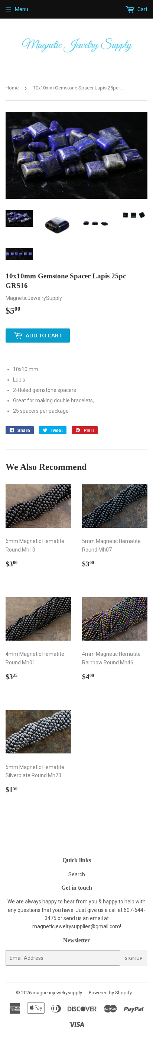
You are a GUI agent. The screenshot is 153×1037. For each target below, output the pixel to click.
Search (76, 874)
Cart (141, 9)
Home (12, 88)
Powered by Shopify (110, 992)
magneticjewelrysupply (57, 992)
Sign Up (134, 958)
